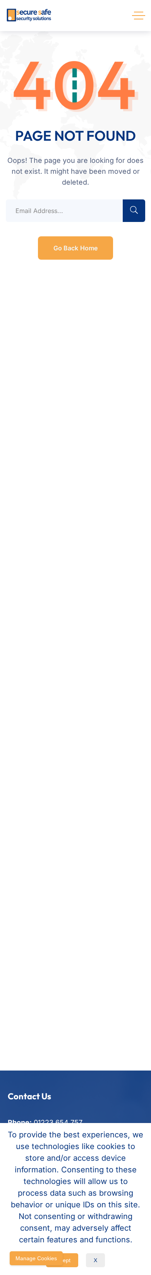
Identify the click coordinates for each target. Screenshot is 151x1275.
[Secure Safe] (29, 15)
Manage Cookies (36, 1258)
